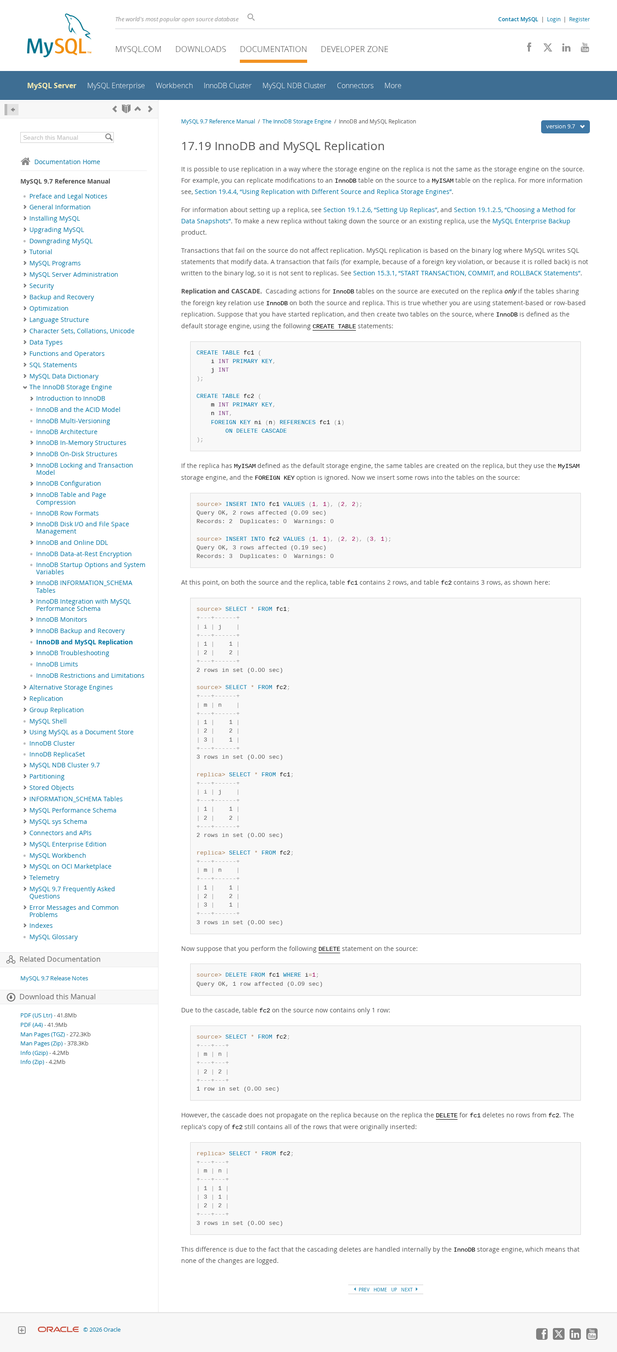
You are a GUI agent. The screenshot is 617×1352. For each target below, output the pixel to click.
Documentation (273, 48)
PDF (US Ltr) (36, 1015)
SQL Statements (53, 365)
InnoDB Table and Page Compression (71, 498)
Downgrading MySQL (61, 241)
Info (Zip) (32, 1062)
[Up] (137, 108)
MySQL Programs (55, 263)
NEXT (407, 1289)
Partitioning (47, 776)
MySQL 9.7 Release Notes (54, 978)
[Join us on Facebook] (526, 50)
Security (41, 286)
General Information (60, 207)
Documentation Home (67, 161)
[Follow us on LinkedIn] (563, 50)
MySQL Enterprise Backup (531, 221)
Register (579, 19)
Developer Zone (354, 48)
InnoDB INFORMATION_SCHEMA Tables (84, 586)
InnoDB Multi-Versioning (73, 421)
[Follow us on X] (544, 50)
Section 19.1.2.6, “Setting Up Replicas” (380, 209)
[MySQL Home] (59, 36)
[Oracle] (58, 1329)
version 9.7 (561, 126)
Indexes (41, 926)
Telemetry (44, 878)
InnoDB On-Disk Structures (76, 454)
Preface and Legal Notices (68, 196)
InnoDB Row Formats (67, 513)
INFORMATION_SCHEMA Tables (76, 799)
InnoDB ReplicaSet (57, 754)
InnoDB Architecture (67, 432)
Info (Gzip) (34, 1053)
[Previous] (114, 108)
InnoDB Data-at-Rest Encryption (84, 554)
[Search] (108, 137)
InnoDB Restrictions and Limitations (90, 675)
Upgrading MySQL (56, 230)
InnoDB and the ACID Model (78, 410)
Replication (46, 699)
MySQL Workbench (57, 855)
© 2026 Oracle (102, 1329)
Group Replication (56, 710)
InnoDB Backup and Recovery (80, 631)
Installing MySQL (54, 218)
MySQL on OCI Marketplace (70, 866)
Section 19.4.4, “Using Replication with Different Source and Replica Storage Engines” (323, 191)
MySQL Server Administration (73, 274)
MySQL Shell (48, 721)
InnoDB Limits (57, 664)
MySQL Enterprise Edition (68, 844)
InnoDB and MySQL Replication (84, 642)
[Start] (126, 108)
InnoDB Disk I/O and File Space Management (82, 527)
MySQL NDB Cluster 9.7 (64, 765)
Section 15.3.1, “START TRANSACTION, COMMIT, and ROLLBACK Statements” (466, 273)
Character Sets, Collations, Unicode (82, 331)
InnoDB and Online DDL (72, 543)
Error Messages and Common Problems (74, 911)
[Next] (150, 108)
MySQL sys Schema (58, 822)
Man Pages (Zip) (41, 1043)
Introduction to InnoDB (70, 398)
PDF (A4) (31, 1025)
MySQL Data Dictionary (63, 376)
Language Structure (59, 320)
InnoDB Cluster (52, 743)
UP (394, 1289)
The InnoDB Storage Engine (70, 387)
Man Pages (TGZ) (42, 1034)
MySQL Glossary (53, 937)
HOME (380, 1289)
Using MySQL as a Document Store (81, 732)
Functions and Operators (67, 354)
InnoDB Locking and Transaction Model (84, 469)
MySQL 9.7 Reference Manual (218, 121)
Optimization (49, 308)
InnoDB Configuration (68, 483)
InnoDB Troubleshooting (72, 653)
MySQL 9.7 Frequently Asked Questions (72, 892)
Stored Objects (51, 788)
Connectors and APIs (60, 833)
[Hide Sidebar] (12, 109)
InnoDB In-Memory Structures (81, 443)
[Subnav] (25, 207)
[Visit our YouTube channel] (581, 50)
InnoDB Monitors (61, 619)
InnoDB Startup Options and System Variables (90, 568)
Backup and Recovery (61, 297)
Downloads (200, 48)
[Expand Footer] (22, 1331)
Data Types (46, 342)
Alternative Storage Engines (71, 687)
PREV (363, 1289)
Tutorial (40, 252)
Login (554, 19)
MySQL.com (138, 48)
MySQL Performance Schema (73, 810)
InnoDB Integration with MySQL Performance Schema (83, 605)
